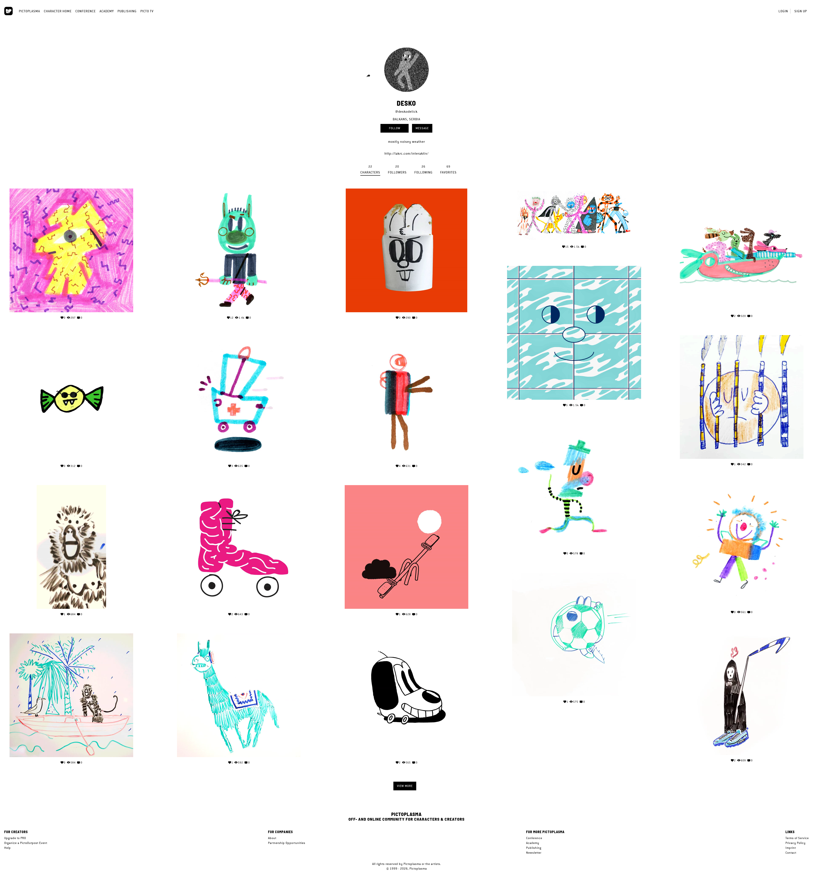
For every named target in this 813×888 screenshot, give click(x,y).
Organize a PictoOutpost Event (25, 843)
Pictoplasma (29, 11)
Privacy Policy (795, 843)
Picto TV (146, 11)
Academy (107, 11)
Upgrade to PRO (15, 838)
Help (7, 848)
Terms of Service (797, 838)
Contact (790, 853)
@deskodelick (406, 111)
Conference (85, 11)
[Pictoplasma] (8, 11)
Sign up (800, 11)
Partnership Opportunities (286, 843)
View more (405, 786)
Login (783, 11)
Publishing (127, 11)
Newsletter (533, 853)
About (272, 838)
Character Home (58, 11)
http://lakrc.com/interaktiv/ (406, 153)
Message (422, 128)
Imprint (790, 848)
